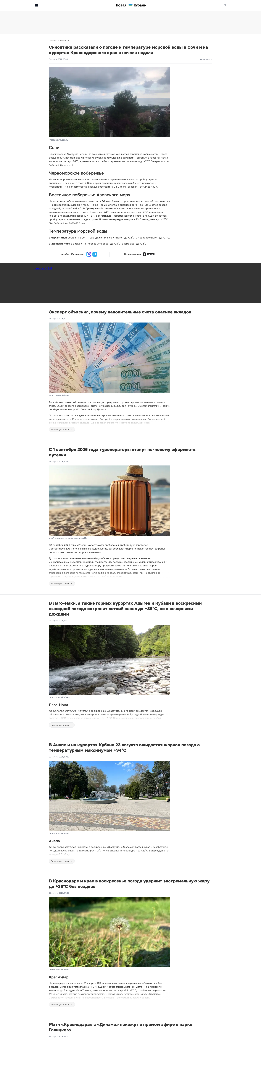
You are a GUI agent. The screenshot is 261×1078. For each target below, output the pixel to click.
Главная (53, 40)
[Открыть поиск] (225, 5)
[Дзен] (149, 254)
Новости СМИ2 (43, 268)
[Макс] (88, 254)
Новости (64, 40)
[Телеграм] (94, 254)
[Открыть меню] (36, 5)
